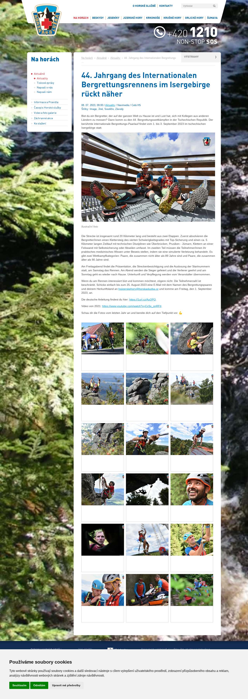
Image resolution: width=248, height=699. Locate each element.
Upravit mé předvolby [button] (66, 685)
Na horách (87, 58)
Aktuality (115, 58)
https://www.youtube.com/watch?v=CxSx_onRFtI (131, 306)
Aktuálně (102, 58)
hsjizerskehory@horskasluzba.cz (138, 288)
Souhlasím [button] (19, 685)
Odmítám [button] (39, 685)
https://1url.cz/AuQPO (142, 299)
